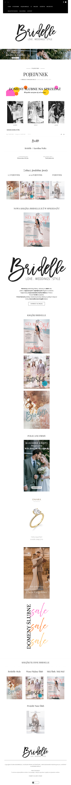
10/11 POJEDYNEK (35, 175)
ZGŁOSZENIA (22, 11)
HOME (9, 6)
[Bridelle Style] (14, 687)
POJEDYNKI (35, 68)
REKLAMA (36, 6)
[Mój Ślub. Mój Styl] (55, 687)
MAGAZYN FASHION (13, 11)
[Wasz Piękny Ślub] (34, 687)
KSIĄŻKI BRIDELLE (25, 6)
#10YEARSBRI (16, 6)
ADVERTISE (42, 6)
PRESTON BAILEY (35, 770)
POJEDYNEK (11, 134)
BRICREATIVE (50, 6)
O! (31, 6)
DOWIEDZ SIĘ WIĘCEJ (37, 303)
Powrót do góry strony (35, 776)
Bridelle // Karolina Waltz (29, 79)
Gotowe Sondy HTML (13, 129)
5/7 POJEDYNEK (14, 175)
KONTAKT (29, 11)
